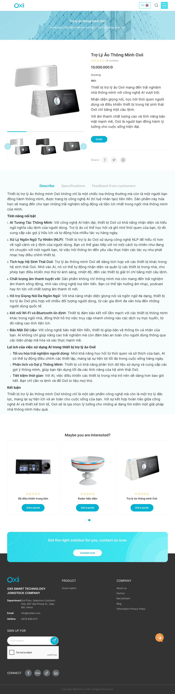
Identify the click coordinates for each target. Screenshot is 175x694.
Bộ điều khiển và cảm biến (80, 27)
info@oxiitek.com (30, 613)
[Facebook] (105, 159)
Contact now (87, 553)
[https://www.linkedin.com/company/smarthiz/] (55, 673)
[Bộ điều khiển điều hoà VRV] (32, 467)
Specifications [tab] (73, 186)
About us (121, 588)
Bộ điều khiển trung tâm (87, 498)
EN (142, 5)
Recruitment (123, 598)
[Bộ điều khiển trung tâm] (87, 467)
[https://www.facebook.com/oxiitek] (28, 673)
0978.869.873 (29, 619)
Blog (119, 603)
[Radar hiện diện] (141, 467)
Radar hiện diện (141, 498)
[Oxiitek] (19, 5)
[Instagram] (123, 159)
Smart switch (69, 588)
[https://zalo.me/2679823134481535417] (37, 673)
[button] (7, 146)
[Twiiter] (114, 159)
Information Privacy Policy (131, 608)
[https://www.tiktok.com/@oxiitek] (46, 673)
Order (99, 139)
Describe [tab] (46, 186)
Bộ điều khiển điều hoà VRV (32, 498)
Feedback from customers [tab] (114, 186)
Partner (121, 593)
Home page (56, 27)
